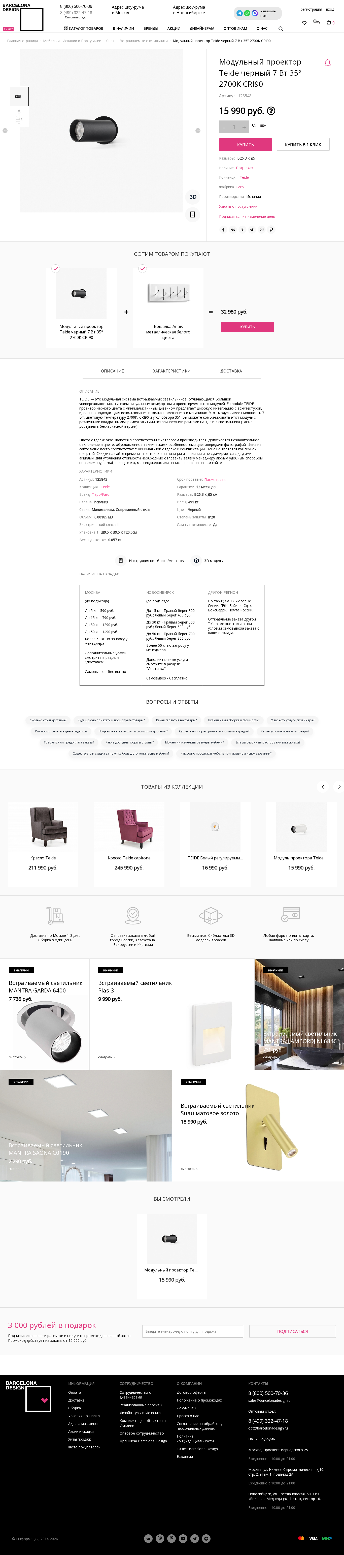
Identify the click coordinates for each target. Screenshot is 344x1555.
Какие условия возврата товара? (285, 731)
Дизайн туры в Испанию (140, 1412)
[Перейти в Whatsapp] (160, 1538)
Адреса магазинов (83, 1423)
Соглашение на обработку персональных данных (199, 1426)
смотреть (16, 1057)
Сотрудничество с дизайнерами (135, 1395)
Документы (186, 1408)
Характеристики (172, 371)
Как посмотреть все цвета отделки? (61, 731)
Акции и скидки (81, 1431)
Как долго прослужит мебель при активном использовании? (226, 753)
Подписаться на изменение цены (247, 216)
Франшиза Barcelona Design (143, 1441)
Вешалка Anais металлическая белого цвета (168, 332)
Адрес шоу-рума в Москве (128, 9)
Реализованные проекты (141, 1405)
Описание (112, 371)
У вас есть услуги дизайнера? (292, 720)
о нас (262, 28)
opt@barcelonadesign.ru (268, 1428)
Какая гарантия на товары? (176, 720)
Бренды (151, 28)
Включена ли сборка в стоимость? (233, 720)
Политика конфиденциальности (195, 1438)
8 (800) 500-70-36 (76, 6)
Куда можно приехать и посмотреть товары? (111, 720)
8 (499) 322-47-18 (76, 13)
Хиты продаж (79, 1439)
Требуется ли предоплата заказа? (69, 742)
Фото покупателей (84, 1447)
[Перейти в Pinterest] (171, 1539)
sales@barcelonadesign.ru (269, 1400)
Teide (244, 177)
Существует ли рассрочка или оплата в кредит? (214, 731)
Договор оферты (191, 1392)
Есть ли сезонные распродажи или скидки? (267, 742)
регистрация (311, 9)
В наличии (123, 28)
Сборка (74, 1408)
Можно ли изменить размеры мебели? (194, 742)
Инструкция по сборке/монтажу (156, 560)
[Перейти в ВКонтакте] (148, 1538)
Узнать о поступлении (238, 206)
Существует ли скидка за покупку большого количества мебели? (121, 753)
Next (197, 130)
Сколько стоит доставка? (48, 720)
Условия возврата (84, 1415)
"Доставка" (94, 662)
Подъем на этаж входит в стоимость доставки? (133, 731)
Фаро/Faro (101, 494)
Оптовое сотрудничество (142, 1433)
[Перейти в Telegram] (194, 1538)
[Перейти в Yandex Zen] (206, 1538)
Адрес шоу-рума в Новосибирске (189, 9)
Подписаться (292, 1331)
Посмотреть (215, 479)
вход (330, 9)
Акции (173, 28)
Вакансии (185, 1456)
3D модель (213, 560)
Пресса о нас (188, 1415)
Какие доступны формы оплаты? (130, 742)
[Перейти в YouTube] (183, 1538)
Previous (5, 130)
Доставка (231, 371)
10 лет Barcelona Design (197, 1448)
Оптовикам (235, 28)
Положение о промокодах (199, 1400)
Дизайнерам (202, 28)
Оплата (74, 1392)
